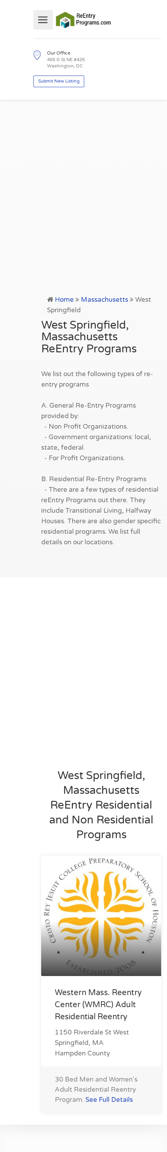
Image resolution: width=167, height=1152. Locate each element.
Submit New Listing (59, 81)
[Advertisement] (83, 206)
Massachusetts (104, 299)
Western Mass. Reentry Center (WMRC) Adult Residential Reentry (98, 1005)
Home (64, 299)
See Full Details (109, 1100)
